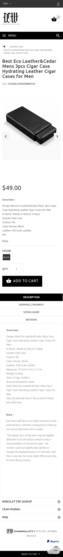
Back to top (30, 554)
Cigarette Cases (16, 47)
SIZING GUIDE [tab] (31, 312)
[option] (31, 125)
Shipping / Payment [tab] (31, 304)
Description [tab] (31, 297)
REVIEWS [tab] (31, 319)
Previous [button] (5, 136)
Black (6, 257)
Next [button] (57, 136)
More (5, 240)
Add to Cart (25, 281)
